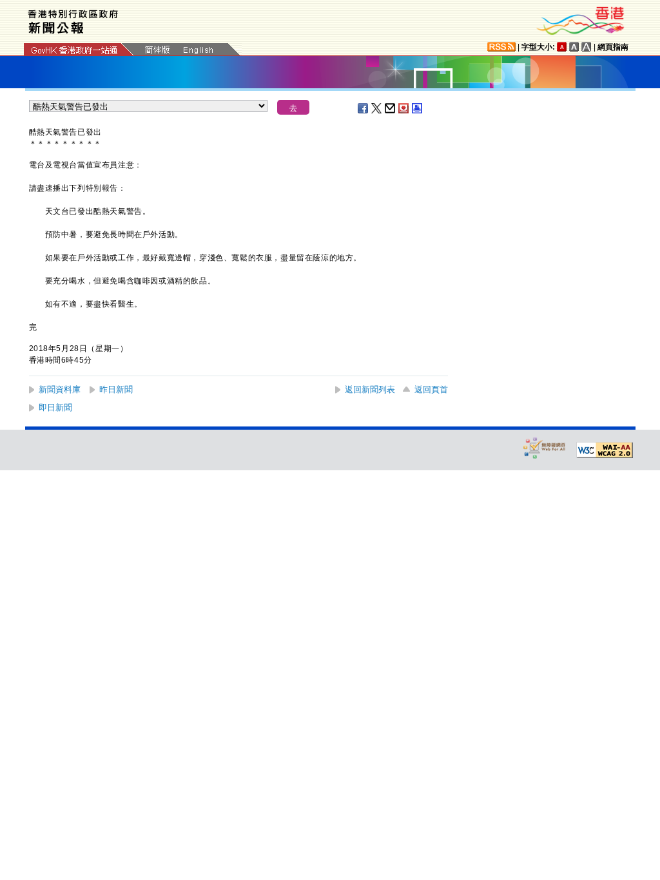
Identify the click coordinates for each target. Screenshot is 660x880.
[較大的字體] (574, 47)
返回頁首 (431, 389)
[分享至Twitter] (377, 108)
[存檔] (404, 108)
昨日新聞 (116, 389)
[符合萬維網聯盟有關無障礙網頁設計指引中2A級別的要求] (604, 450)
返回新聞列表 (370, 389)
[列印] (417, 108)
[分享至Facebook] (363, 108)
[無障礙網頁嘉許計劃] (544, 447)
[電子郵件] (390, 108)
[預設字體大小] (562, 47)
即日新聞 (55, 407)
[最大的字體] (586, 47)
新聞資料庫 (60, 389)
